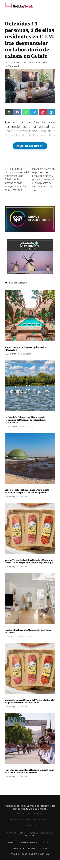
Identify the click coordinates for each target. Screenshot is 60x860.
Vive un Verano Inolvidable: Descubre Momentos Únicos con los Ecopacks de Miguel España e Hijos (29, 561)
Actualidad (39, 62)
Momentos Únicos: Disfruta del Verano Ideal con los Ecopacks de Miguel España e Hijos (30, 701)
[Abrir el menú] (53, 5)
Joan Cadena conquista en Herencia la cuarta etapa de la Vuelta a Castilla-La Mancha (29, 771)
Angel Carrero (11, 426)
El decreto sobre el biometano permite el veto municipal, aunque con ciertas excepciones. (27, 491)
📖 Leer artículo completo (30, 145)
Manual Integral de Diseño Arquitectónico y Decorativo (25, 348)
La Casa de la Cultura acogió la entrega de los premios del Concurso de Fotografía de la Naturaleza (25, 420)
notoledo (24, 62)
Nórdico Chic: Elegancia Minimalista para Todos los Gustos (28, 631)
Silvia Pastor (10, 354)
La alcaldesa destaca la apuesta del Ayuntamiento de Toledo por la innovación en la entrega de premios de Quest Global (17, 179)
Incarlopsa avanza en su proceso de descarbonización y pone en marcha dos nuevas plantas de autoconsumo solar (43, 177)
